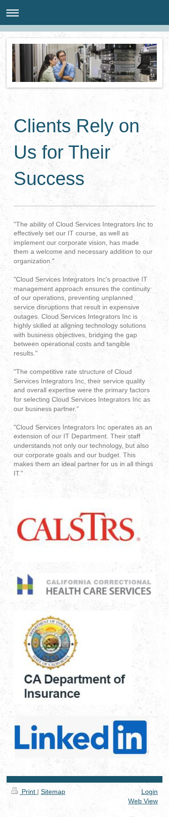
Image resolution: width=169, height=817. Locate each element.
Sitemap (53, 791)
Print (28, 791)
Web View (143, 801)
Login (149, 791)
